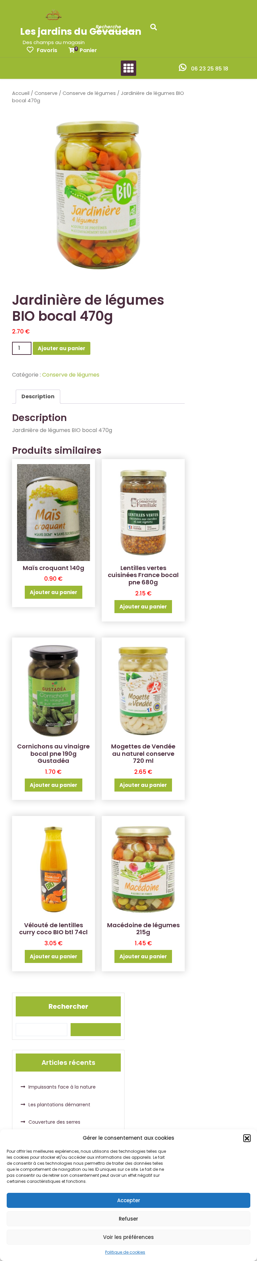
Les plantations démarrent (59, 1104)
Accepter (128, 1200)
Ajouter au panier (61, 348)
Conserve (46, 93)
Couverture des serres (54, 1122)
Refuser (128, 1218)
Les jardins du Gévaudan (80, 31)
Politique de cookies (125, 1252)
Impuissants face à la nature (62, 1087)
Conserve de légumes (89, 93)
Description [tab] (38, 396)
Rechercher (68, 1006)
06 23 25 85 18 (209, 69)
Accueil (20, 93)
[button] (247, 1138)
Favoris (47, 50)
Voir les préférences (128, 1237)
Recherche (155, 29)
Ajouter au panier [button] (53, 592)
